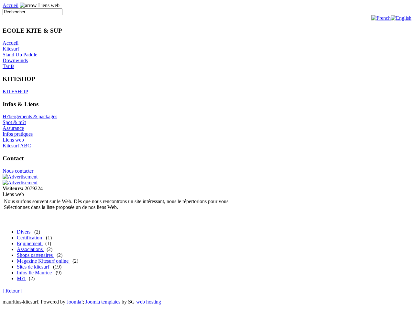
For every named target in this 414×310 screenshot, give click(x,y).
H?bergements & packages (30, 116)
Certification (30, 237)
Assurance (13, 128)
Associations (30, 249)
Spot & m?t (14, 122)
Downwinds (15, 60)
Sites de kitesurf (33, 267)
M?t (21, 278)
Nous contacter (18, 171)
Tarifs (8, 66)
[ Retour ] (12, 290)
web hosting (148, 301)
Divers (24, 232)
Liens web (13, 140)
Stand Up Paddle (20, 54)
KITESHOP (15, 91)
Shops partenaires (35, 255)
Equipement (30, 243)
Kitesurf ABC (17, 145)
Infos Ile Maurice (35, 272)
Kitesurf (11, 49)
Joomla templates (102, 301)
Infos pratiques (18, 134)
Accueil (10, 5)
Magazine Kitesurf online (43, 261)
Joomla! (75, 301)
